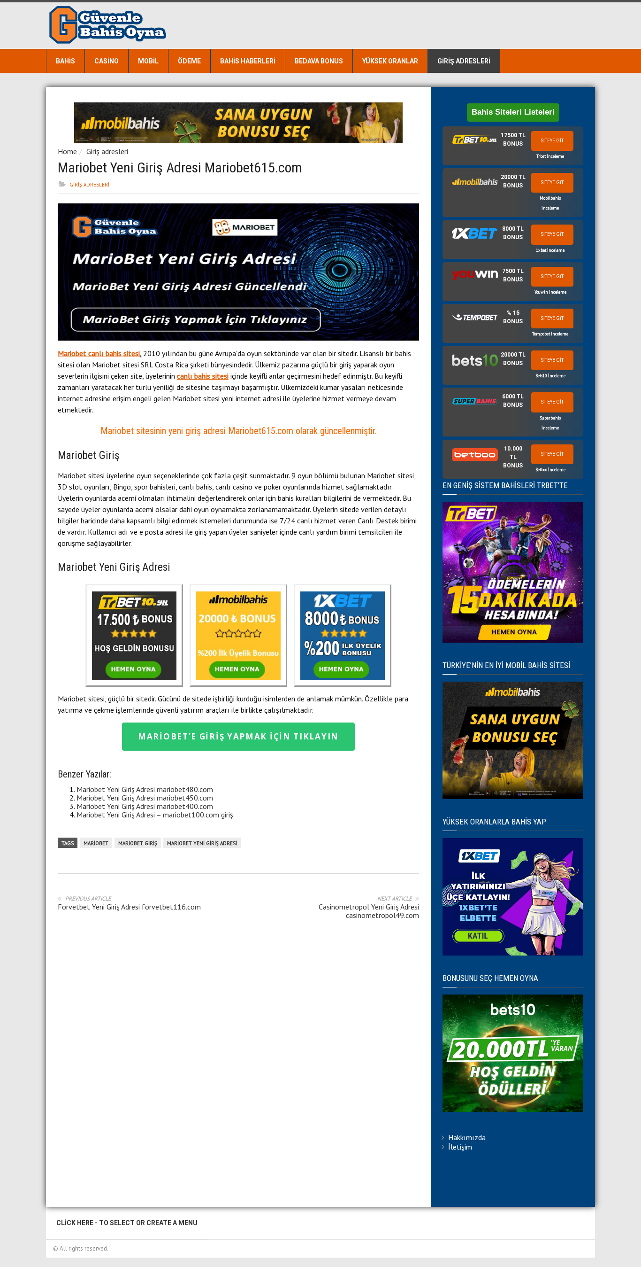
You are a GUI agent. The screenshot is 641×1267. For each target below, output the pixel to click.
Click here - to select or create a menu (127, 1223)
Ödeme (189, 61)
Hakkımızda (467, 1137)
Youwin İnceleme (550, 292)
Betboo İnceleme (550, 469)
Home (67, 151)
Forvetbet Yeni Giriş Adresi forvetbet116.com (129, 906)
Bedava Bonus (319, 61)
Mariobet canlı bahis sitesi (99, 353)
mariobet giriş (137, 843)
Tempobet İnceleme (550, 333)
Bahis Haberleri (247, 61)
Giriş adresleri (463, 61)
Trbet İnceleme (550, 156)
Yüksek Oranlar (390, 61)
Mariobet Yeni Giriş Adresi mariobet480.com (144, 789)
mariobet (96, 843)
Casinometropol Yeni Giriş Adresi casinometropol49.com (369, 911)
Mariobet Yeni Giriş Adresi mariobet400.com (144, 806)
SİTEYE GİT (552, 140)
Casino (106, 61)
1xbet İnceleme (550, 250)
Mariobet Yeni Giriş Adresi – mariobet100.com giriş (154, 814)
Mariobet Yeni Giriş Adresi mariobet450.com (144, 797)
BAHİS (65, 61)
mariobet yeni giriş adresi (202, 843)
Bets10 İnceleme (550, 375)
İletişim (460, 1146)
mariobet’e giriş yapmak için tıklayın (238, 736)
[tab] (513, 145)
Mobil (148, 61)
